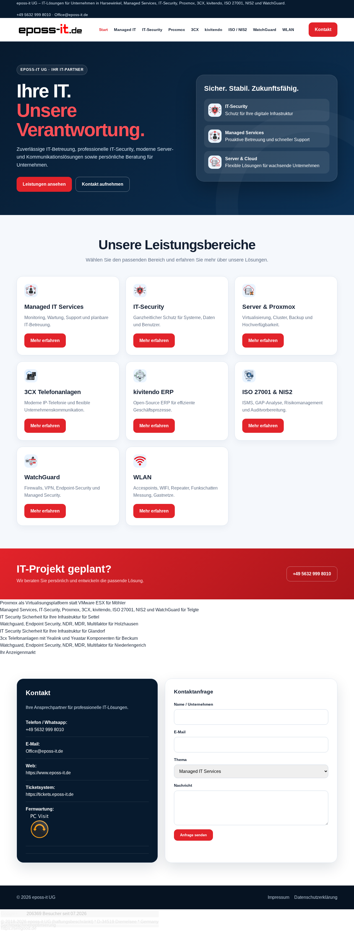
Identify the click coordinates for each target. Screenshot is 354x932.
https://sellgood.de (19, 928)
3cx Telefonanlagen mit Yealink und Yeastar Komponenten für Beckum (69, 638)
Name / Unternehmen (193, 704)
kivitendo (213, 29)
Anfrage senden (193, 835)
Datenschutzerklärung (315, 897)
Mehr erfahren (45, 340)
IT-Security (152, 29)
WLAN (288, 29)
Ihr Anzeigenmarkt (17, 652)
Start (103, 29)
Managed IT (125, 29)
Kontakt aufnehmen (102, 184)
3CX (195, 29)
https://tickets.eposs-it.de (50, 794)
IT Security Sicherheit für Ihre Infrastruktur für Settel (49, 617)
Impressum (278, 897)
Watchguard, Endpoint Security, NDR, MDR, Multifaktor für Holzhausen (69, 624)
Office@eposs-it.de (71, 14)
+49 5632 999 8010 (34, 14)
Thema (180, 759)
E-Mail (180, 732)
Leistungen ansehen (44, 184)
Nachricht (183, 785)
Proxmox (176, 29)
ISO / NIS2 (237, 29)
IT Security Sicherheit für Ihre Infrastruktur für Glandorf (52, 631)
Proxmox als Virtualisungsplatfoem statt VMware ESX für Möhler (63, 602)
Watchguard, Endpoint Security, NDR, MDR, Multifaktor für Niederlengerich (73, 645)
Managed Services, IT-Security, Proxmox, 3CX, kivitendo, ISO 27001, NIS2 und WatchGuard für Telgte (99, 609)
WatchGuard (264, 29)
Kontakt (323, 29)
